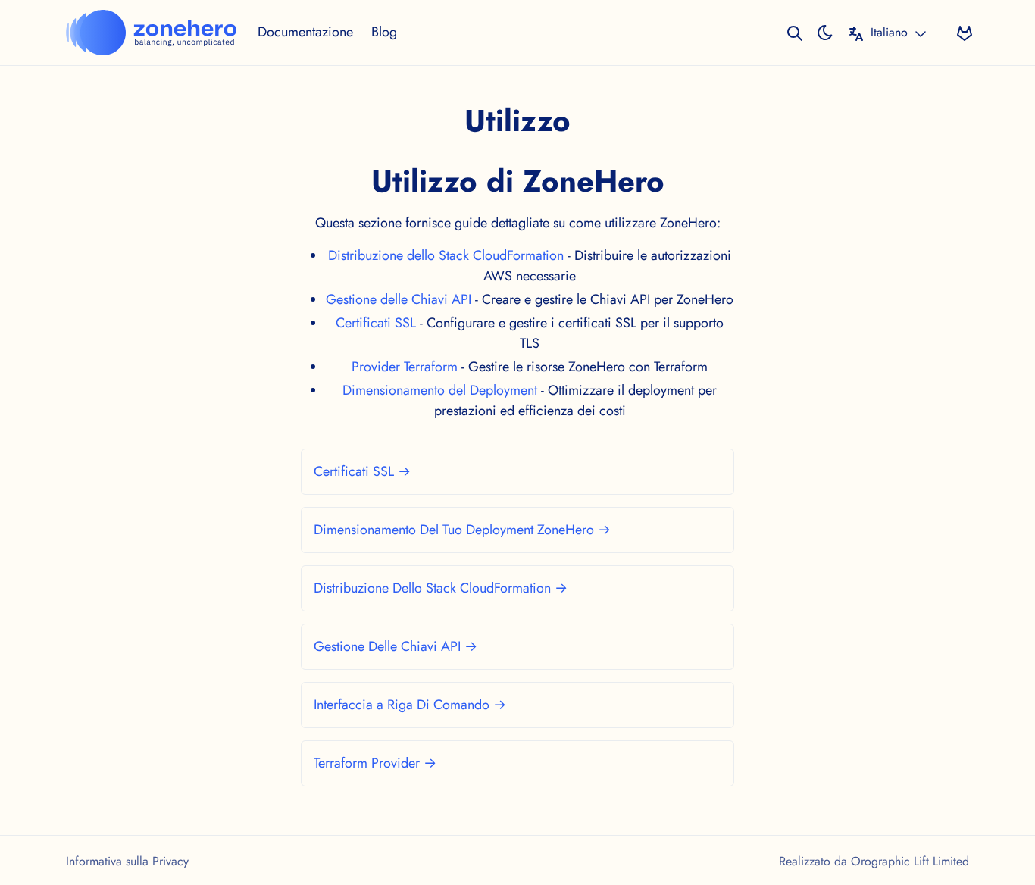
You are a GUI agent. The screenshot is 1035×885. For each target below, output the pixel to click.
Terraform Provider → (375, 763)
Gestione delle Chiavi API (398, 299)
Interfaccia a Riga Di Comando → (410, 705)
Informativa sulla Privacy (127, 861)
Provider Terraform (405, 367)
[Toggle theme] (825, 32)
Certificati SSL (376, 323)
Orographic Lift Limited (910, 861)
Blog (384, 32)
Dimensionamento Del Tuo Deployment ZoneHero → (462, 529)
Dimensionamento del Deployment (439, 390)
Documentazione (305, 32)
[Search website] (795, 32)
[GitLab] (964, 32)
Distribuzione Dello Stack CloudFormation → (441, 588)
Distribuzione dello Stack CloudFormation (446, 255)
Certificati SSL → (362, 471)
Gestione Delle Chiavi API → (395, 646)
